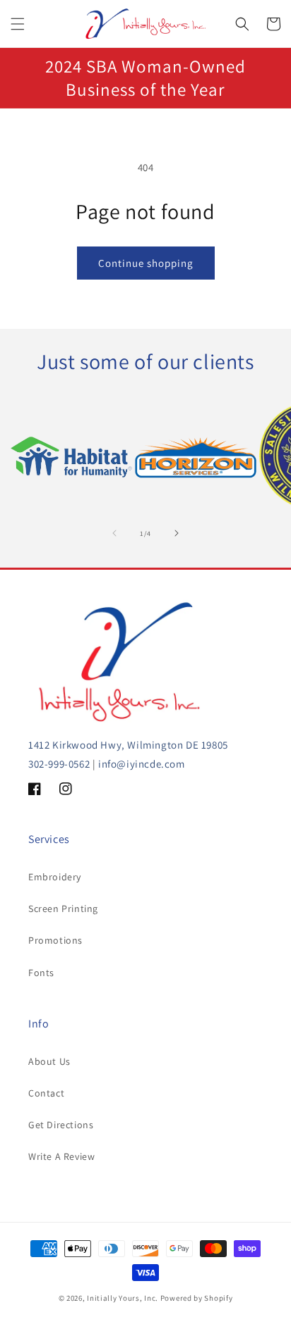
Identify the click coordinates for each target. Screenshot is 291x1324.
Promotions (55, 940)
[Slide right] (176, 533)
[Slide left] (114, 533)
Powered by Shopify (196, 1298)
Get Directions (60, 1124)
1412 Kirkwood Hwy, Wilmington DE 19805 (128, 744)
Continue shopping (146, 263)
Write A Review (61, 1156)
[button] (17, 23)
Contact (46, 1093)
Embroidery (54, 876)
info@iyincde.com (141, 763)
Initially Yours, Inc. (122, 1298)
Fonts (41, 972)
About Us (49, 1061)
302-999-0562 (59, 763)
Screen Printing (63, 908)
